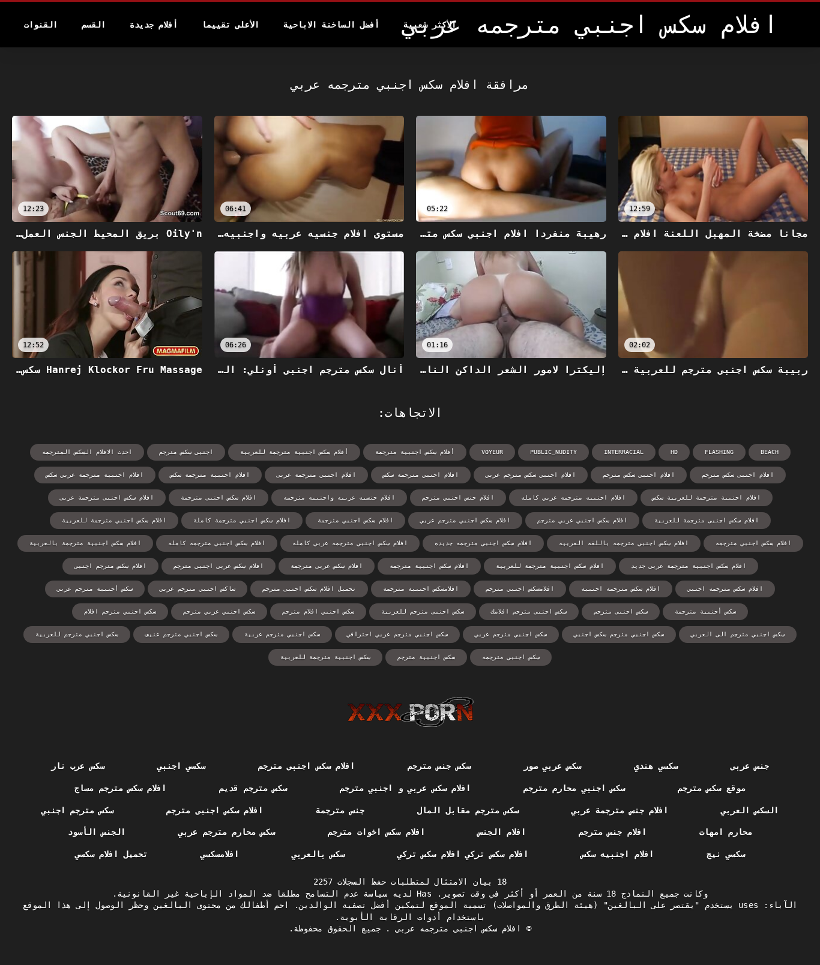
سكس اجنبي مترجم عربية (282, 634)
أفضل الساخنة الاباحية (331, 24)
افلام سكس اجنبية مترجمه (429, 566)
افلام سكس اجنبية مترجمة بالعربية (85, 543)
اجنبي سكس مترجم (186, 452)
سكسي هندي (655, 766)
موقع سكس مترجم (712, 788)
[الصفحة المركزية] (410, 712)
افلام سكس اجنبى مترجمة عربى (107, 497)
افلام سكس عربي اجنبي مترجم (218, 566)
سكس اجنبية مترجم (426, 657)
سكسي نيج (726, 854)
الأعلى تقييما (230, 24)
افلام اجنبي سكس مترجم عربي (531, 474)
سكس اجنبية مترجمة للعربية (325, 657)
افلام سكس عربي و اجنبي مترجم (405, 788)
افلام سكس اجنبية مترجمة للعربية (550, 566)
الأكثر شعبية (429, 24)
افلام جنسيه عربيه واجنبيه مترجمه (339, 497)
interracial (624, 452)
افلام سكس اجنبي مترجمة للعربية (114, 520)
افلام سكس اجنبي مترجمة (355, 520)
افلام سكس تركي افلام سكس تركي (462, 854)
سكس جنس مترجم (439, 766)
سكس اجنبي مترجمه (511, 657)
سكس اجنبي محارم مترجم (574, 788)
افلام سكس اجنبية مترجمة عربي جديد (688, 566)
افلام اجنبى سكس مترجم (738, 474)
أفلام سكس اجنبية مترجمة (414, 452)
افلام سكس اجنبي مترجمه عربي (455, 928)
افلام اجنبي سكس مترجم (639, 474)
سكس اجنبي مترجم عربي (511, 634)
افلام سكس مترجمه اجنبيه (620, 588)
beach (770, 452)
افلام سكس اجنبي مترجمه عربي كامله (350, 543)
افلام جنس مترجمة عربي (619, 810)
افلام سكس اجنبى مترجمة (218, 497)
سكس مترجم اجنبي (77, 810)
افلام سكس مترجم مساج (120, 788)
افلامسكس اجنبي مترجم (520, 588)
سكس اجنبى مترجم (621, 611)
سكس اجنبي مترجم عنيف (181, 634)
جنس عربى (750, 766)
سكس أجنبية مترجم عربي (95, 588)
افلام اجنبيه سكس (617, 854)
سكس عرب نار (77, 766)
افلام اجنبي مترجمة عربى (316, 474)
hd (674, 452)
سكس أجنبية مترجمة (705, 611)
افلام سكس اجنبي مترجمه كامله (216, 543)
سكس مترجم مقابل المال (468, 810)
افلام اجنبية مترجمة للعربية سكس (707, 497)
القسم (94, 24)
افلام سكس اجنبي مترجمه (753, 543)
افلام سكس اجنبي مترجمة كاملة (242, 520)
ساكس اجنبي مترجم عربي (197, 588)
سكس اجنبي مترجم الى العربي (738, 634)
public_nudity (553, 452)
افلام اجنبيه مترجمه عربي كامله (573, 497)
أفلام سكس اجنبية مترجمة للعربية (294, 452)
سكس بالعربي (318, 854)
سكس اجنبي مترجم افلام (120, 611)
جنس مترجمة (340, 810)
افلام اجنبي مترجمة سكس (421, 474)
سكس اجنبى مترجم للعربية (422, 611)
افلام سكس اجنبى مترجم (306, 766)
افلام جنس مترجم (613, 832)
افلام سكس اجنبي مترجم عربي (465, 520)
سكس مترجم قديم (253, 788)
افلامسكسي (219, 854)
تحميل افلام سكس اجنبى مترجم (309, 588)
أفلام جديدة (154, 24)
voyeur (492, 452)
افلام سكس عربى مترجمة (327, 566)
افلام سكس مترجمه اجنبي (725, 588)
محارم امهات (725, 832)
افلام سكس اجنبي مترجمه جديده (483, 543)
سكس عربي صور (552, 766)
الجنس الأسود (96, 832)
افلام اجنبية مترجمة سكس (210, 474)
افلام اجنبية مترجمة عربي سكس (94, 474)
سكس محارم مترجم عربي (226, 832)
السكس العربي (750, 810)
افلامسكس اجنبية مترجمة (421, 588)
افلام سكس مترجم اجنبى (110, 566)
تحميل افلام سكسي (111, 854)
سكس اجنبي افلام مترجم (318, 611)
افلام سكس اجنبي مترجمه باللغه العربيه (624, 543)
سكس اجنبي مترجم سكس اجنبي (619, 634)
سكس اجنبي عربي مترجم (219, 611)
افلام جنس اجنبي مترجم (458, 497)
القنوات (41, 24)
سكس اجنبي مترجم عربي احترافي (397, 634)
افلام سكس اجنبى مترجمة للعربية (706, 520)
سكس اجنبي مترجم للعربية (76, 634)
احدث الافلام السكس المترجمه (87, 452)
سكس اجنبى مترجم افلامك (529, 611)
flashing (719, 452)
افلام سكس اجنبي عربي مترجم (582, 520)
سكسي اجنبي (181, 766)
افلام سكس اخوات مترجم (376, 832)
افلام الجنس (502, 832)
